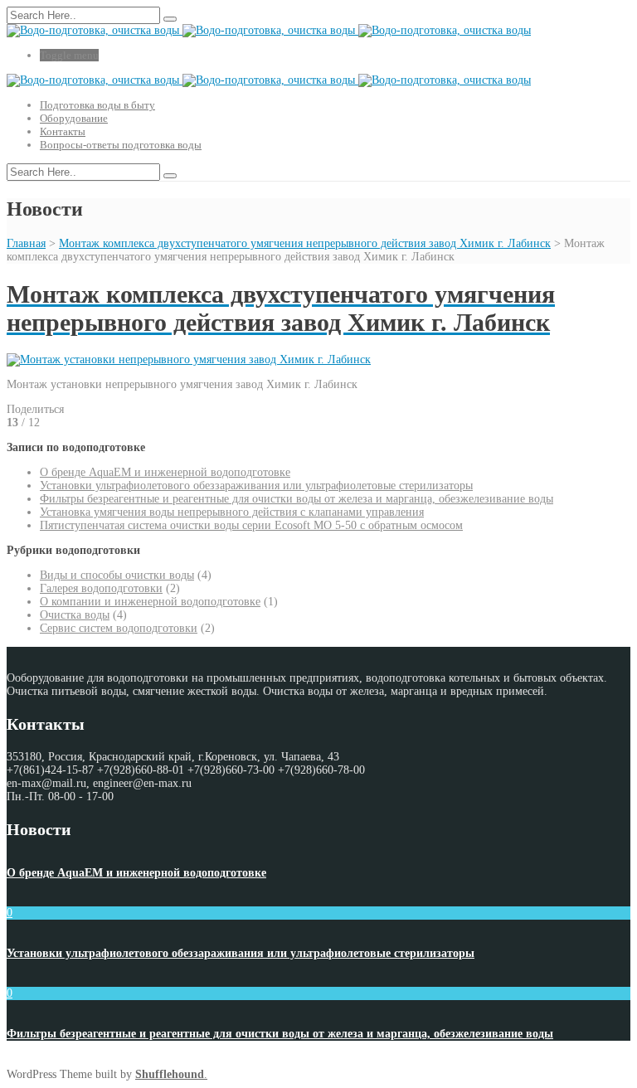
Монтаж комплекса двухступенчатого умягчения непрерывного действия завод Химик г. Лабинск (305, 243)
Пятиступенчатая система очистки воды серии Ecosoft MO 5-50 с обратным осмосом (251, 525)
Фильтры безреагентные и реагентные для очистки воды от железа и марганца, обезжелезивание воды (296, 499)
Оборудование (74, 118)
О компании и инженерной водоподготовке (150, 601)
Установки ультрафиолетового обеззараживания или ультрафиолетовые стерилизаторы (256, 485)
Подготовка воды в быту (97, 105)
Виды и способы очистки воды (117, 575)
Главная (26, 243)
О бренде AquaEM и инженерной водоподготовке (165, 472)
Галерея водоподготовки (101, 588)
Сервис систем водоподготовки (118, 628)
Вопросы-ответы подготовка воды (121, 144)
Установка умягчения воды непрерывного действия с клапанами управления (232, 512)
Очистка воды (74, 615)
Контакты (62, 131)
